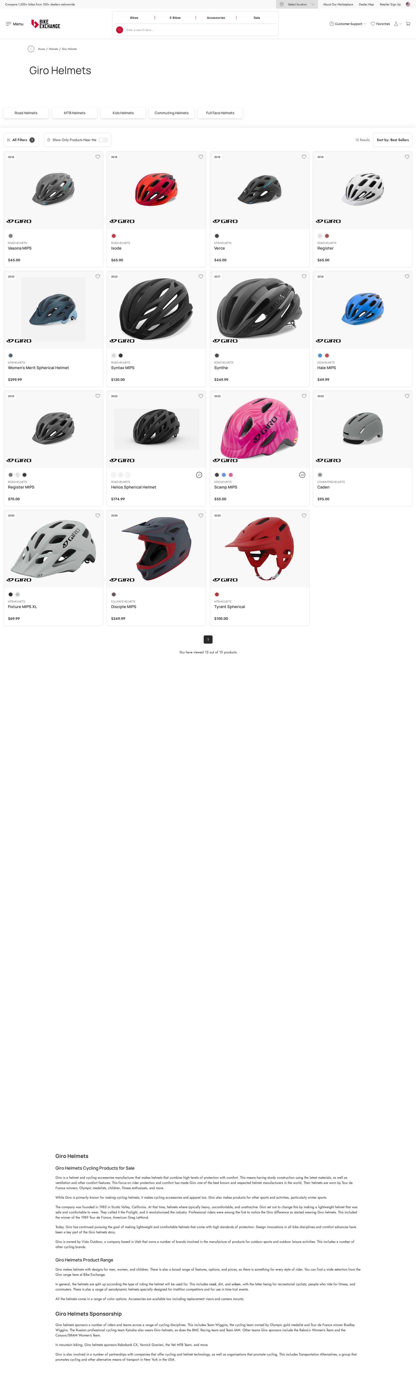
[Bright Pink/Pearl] (231, 474)
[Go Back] (31, 49)
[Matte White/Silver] (114, 355)
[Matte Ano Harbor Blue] (10, 355)
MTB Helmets (74, 112)
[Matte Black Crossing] (114, 474)
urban (236, 1284)
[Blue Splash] (224, 474)
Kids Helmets (123, 112)
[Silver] (10, 474)
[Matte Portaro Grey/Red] (114, 594)
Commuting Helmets (171, 112)
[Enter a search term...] (119, 29)
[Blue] (320, 355)
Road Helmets (26, 112)
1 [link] (208, 639)
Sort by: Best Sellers (393, 139)
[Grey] (10, 236)
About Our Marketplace (338, 4)
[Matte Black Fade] (121, 474)
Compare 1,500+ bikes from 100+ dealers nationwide (40, 4)
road (212, 1284)
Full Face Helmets (220, 112)
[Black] (217, 236)
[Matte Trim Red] (217, 594)
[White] (320, 236)
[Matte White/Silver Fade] (127, 474)
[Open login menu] (397, 23)
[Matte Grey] (320, 474)
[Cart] (408, 23)
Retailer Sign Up (390, 4)
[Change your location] (408, 4)
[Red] (114, 236)
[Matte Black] (121, 355)
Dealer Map (366, 4)
